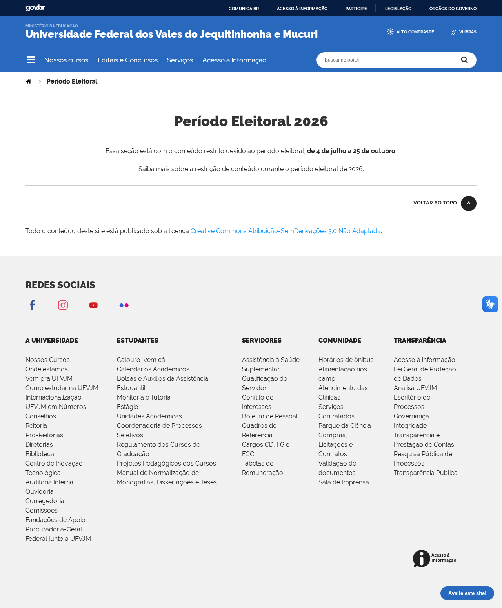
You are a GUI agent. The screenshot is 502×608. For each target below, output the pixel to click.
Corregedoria (44, 501)
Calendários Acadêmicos (153, 369)
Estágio (127, 407)
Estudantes (137, 340)
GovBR (35, 8)
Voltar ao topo (435, 203)
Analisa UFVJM (415, 388)
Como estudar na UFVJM (61, 388)
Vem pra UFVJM (49, 378)
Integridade (410, 425)
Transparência (420, 340)
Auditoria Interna (49, 482)
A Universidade (51, 340)
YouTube (93, 304)
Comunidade (339, 340)
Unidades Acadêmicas (149, 416)
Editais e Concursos (128, 60)
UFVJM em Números (55, 407)
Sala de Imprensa (343, 482)
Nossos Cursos (47, 359)
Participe (356, 8)
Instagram (62, 304)
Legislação (398, 8)
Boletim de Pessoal (270, 416)
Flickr (124, 304)
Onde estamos (46, 369)
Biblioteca (39, 454)
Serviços (180, 60)
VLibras (468, 32)
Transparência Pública (426, 473)
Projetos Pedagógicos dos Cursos (166, 463)
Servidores (262, 340)
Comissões (41, 510)
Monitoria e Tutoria (144, 397)
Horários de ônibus (346, 359)
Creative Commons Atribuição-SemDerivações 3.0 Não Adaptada (286, 231)
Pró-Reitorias (44, 435)
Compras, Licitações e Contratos (335, 444)
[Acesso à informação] (436, 559)
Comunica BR (244, 8)
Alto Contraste (415, 32)
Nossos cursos (66, 60)
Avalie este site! (467, 593)
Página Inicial (29, 81)
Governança (411, 416)
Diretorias (39, 444)
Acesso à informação (302, 8)
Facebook (32, 304)
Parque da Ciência (344, 425)
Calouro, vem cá (141, 359)
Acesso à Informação (234, 60)
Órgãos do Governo (453, 8)
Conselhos (40, 416)
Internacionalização (53, 397)
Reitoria (36, 425)
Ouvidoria (39, 491)
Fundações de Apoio (55, 520)
